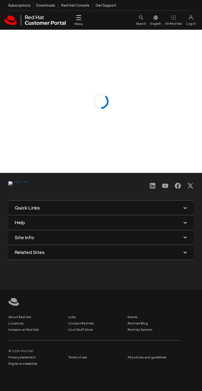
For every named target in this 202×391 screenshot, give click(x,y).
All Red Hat (173, 24)
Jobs (71, 317)
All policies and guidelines (147, 357)
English (155, 24)
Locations (15, 323)
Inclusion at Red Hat (23, 330)
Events (132, 317)
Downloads (45, 5)
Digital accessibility (22, 364)
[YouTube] (165, 187)
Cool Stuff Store (80, 330)
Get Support (105, 5)
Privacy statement (22, 357)
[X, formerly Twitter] (190, 187)
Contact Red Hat (81, 323)
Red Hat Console (75, 5)
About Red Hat (19, 317)
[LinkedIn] (152, 187)
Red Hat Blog (138, 323)
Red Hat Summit (140, 330)
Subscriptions (19, 5)
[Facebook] (178, 187)
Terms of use (77, 357)
